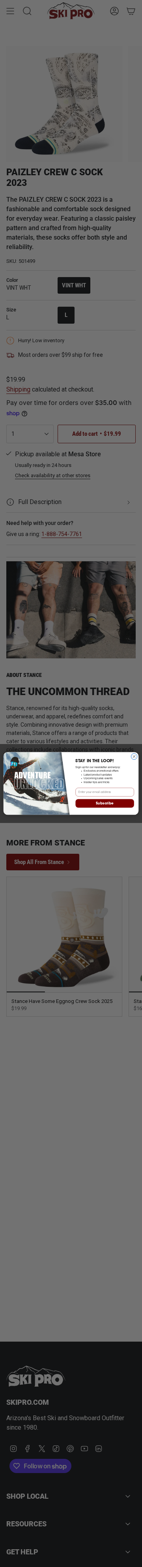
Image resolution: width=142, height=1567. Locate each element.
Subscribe (104, 803)
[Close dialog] (134, 756)
